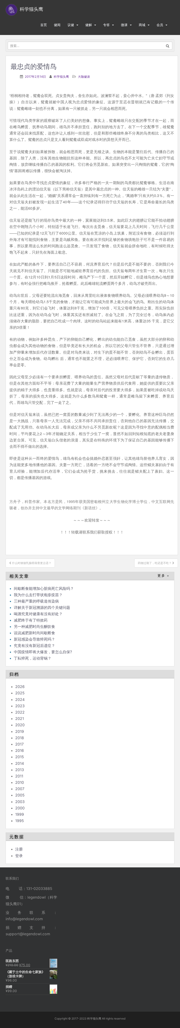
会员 (160, 25)
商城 (142, 25)
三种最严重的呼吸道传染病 (36, 601)
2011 (19, 776)
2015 (19, 756)
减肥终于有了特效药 (31, 620)
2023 (20, 705)
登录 (19, 855)
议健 (71, 25)
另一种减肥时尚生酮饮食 (34, 626)
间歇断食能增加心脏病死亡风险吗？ (44, 588)
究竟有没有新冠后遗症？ (35, 645)
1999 (19, 814)
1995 (19, 820)
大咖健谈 (84, 76)
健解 (88, 25)
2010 (19, 782)
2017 (19, 744)
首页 (43, 25)
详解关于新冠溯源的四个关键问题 (42, 607)
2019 (19, 731)
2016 (19, 750)
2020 (20, 725)
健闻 (57, 25)
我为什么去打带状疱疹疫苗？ (38, 594)
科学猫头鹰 (61, 76)
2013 (19, 769)
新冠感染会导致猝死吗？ (35, 639)
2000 (20, 808)
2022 (20, 712)
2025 (20, 693)
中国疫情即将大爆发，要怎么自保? (43, 651)
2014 (19, 763)
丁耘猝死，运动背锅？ (32, 658)
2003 (20, 801)
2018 (19, 737)
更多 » (163, 575)
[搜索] (167, 46)
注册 (19, 849)
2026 (20, 686)
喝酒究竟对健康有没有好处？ (38, 613)
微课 (124, 25)
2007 (19, 788)
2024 (20, 699)
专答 (106, 25)
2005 (20, 795)
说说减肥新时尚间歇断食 (34, 632)
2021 (19, 718)
